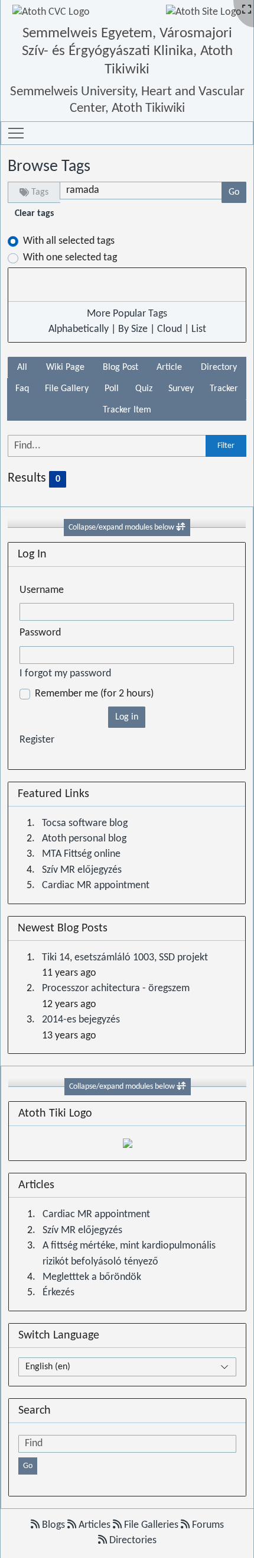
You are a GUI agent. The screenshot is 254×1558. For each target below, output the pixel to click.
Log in (126, 717)
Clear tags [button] (34, 213)
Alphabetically (78, 329)
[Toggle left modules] (180, 527)
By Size (133, 329)
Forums (207, 1525)
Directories (132, 1541)
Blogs (53, 1525)
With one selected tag (70, 258)
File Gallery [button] (67, 388)
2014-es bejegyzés (81, 1020)
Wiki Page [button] (65, 367)
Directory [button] (219, 367)
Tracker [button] (224, 388)
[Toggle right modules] (181, 1086)
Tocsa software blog (85, 823)
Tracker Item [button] (127, 410)
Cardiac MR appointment (95, 885)
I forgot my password (65, 674)
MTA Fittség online (81, 854)
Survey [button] (181, 388)
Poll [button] (112, 388)
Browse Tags (49, 167)
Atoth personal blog (84, 839)
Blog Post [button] (120, 367)
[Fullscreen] (246, 10)
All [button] (22, 367)
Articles (94, 1525)
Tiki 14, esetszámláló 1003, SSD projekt (125, 958)
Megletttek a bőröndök (92, 1277)
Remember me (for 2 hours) (94, 694)
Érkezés (58, 1293)
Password (40, 633)
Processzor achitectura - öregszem (116, 988)
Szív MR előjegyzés (82, 870)
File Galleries (151, 1525)
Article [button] (169, 367)
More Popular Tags (127, 314)
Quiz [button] (143, 388)
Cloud (169, 329)
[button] (16, 133)
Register (36, 740)
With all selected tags (69, 241)
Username (41, 590)
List (198, 329)
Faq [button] (22, 388)
